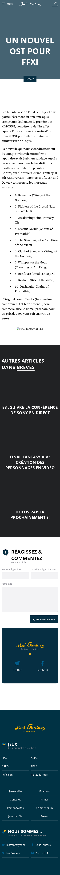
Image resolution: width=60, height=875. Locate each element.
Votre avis (7, 583)
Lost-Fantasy (43, 845)
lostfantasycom (15, 845)
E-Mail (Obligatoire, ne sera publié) (45, 569)
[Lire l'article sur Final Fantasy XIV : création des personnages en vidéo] (30, 435)
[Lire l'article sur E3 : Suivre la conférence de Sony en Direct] (30, 385)
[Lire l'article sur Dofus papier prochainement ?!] (30, 490)
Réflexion (7, 774)
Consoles (15, 799)
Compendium (44, 808)
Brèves (30, 79)
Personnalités (15, 808)
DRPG (5, 766)
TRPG (34, 766)
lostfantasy (13, 853)
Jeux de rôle (15, 816)
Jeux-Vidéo (15, 791)
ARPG (34, 758)
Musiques (44, 791)
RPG (4, 758)
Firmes (44, 799)
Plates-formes (39, 774)
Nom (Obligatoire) (11, 569)
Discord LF (42, 853)
